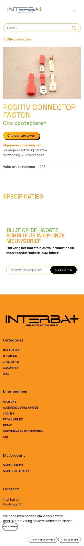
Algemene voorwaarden (22, 145)
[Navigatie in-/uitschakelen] (74, 10)
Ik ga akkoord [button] (69, 539)
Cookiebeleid (10, 526)
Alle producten (19, 39)
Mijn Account (13, 465)
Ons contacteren (21, 135)
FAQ (5, 437)
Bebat (7, 425)
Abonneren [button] (63, 270)
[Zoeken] (74, 28)
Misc (6, 373)
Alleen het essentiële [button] (43, 539)
